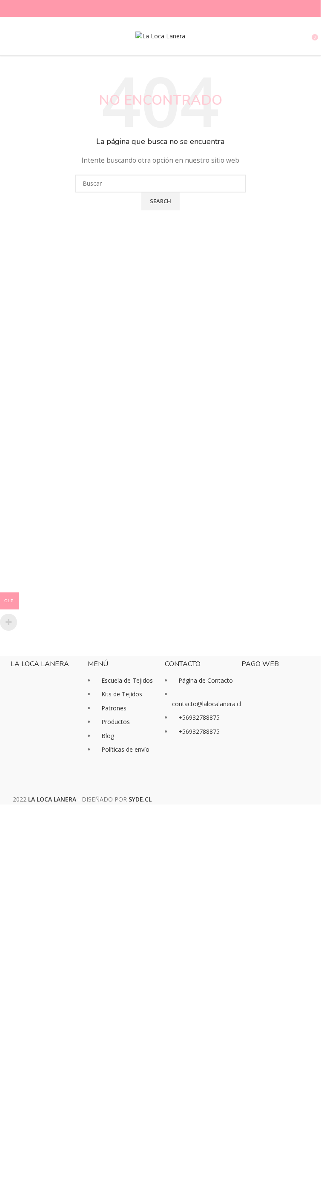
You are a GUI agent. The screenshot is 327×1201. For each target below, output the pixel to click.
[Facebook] (175, 764)
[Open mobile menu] (9, 36)
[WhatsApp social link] (176, 8)
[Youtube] (221, 764)
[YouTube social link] (166, 8)
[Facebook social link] (145, 8)
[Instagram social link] (155, 8)
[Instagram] (198, 764)
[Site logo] (160, 36)
